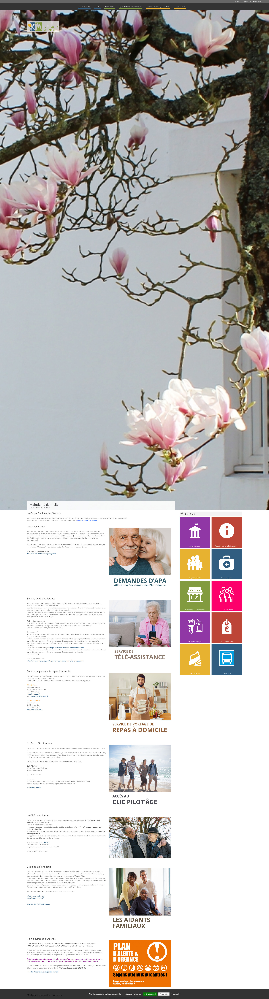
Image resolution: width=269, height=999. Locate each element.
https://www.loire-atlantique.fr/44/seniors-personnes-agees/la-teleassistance (55, 661)
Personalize (164, 994)
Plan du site (257, 1)
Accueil (236, 1)
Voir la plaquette (35, 787)
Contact (245, 1)
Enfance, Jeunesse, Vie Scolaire (158, 7)
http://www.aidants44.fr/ (35, 896)
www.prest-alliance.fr (35, 709)
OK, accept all (150, 994)
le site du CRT (44, 842)
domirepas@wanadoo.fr (40, 696)
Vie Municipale (84, 7)
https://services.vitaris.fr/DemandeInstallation (67, 647)
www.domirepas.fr (33, 694)
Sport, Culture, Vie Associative (130, 7)
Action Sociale (180, 7)
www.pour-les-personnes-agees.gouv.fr (41, 553)
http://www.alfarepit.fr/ (35, 898)
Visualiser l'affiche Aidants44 (39, 904)
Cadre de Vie (109, 7)
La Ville (97, 7)
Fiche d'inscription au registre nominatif (43, 972)
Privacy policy (175, 994)
